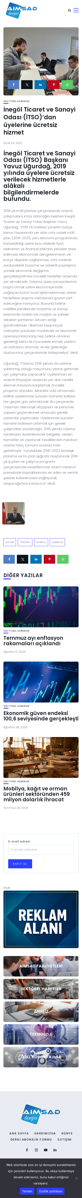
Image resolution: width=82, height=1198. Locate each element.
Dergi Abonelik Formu (31, 1139)
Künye (67, 1133)
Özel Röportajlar (41, 1057)
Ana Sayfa (19, 1133)
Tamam (27, 1191)
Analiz (41, 1011)
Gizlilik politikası (50, 1191)
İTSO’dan (25, 542)
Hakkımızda (45, 1133)
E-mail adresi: (19, 841)
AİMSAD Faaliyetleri (41, 966)
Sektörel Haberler (16, 101)
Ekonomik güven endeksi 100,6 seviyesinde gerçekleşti (41, 716)
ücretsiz (41, 542)
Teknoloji (41, 1034)
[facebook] (13, 84)
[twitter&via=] (27, 84)
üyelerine (57, 542)
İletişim (65, 1139)
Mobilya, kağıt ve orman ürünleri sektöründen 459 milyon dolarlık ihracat (36, 794)
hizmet (9, 542)
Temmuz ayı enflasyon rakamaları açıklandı (33, 641)
